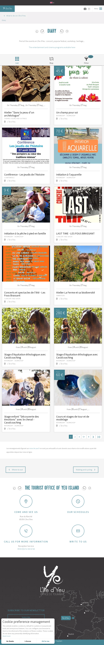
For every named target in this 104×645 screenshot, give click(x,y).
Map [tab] (51, 63)
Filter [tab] (86, 63)
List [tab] (17, 63)
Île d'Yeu (65, 618)
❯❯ (98, 436)
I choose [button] (28, 641)
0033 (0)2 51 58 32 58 (26, 549)
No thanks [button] (10, 641)
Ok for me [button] (45, 641)
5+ (84, 436)
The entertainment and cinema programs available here (52, 47)
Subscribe (26, 617)
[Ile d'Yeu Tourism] (52, 581)
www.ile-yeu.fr (34, 448)
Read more (6, 636)
